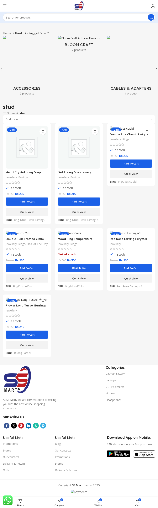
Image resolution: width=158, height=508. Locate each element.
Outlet (7, 470)
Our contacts (11, 457)
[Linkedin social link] (28, 426)
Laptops (111, 380)
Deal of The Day (37, 244)
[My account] (153, 6)
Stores (7, 450)
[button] (27, 201)
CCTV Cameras (115, 387)
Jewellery (11, 177)
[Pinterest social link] (21, 426)
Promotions (10, 444)
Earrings (23, 177)
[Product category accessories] (27, 66)
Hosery (110, 393)
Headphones (114, 400)
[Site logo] (79, 5)
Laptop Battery (115, 373)
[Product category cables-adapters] (131, 66)
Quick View (27, 212)
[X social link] (14, 426)
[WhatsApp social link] (36, 426)
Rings (125, 139)
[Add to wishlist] (43, 131)
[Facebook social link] (6, 426)
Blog (58, 444)
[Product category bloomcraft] (79, 44)
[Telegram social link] (43, 426)
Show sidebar (16, 113)
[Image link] (17, 379)
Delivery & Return (14, 463)
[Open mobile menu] (5, 6)
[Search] (151, 17)
